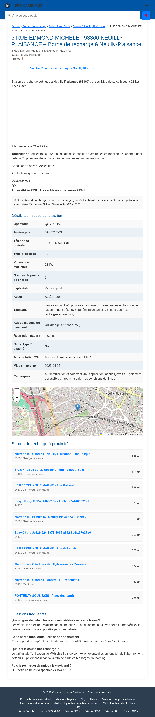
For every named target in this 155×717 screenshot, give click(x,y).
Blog (83, 699)
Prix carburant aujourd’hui (35, 699)
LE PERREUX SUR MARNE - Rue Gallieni (44, 485)
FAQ (77, 707)
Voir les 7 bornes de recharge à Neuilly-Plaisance (63, 68)
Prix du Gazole (25, 711)
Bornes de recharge (34, 26)
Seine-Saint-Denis (59, 26)
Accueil (16, 26)
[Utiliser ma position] (146, 15)
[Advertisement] (77, 117)
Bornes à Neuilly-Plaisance (89, 26)
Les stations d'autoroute (34, 703)
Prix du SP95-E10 (49, 711)
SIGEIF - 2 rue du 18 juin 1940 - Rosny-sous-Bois (49, 469)
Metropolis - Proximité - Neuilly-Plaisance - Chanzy (50, 517)
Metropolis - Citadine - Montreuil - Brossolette (47, 579)
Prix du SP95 (72, 711)
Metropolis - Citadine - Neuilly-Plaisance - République (52, 454)
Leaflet (105, 434)
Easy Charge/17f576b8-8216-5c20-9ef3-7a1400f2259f (52, 501)
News (93, 699)
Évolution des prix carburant (118, 699)
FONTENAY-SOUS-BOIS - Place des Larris (45, 595)
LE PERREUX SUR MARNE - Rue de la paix (46, 548)
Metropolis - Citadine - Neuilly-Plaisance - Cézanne (50, 564)
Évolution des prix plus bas (119, 703)
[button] (77, 407)
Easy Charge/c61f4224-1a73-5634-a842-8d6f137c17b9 (53, 532)
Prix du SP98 (92, 711)
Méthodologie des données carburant (75, 703)
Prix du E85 (111, 711)
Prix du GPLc (131, 711)
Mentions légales (66, 699)
